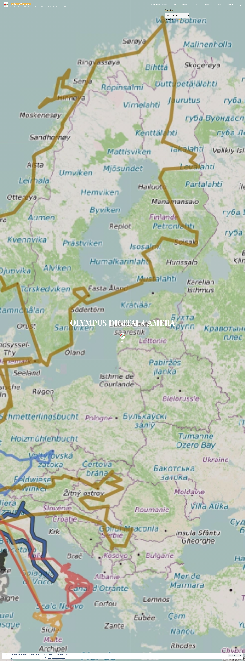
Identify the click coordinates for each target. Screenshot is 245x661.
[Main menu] (239, 5)
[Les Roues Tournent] (6, 4)
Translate (180, 19)
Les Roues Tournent (20, 4)
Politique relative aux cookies (56, 658)
